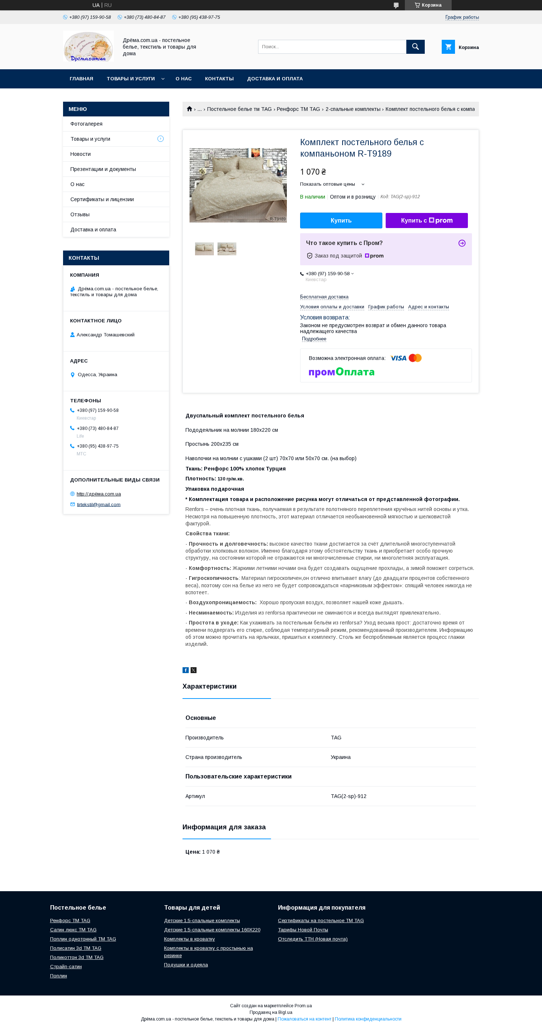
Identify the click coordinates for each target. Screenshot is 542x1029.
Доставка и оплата (275, 78)
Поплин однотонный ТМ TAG (83, 939)
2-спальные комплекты (353, 109)
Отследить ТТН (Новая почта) (313, 939)
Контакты (219, 78)
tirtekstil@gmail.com (99, 504)
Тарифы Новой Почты (303, 929)
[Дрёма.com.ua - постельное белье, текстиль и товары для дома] (88, 60)
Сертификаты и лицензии (102, 199)
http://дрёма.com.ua (99, 494)
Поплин (58, 976)
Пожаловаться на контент (304, 1019)
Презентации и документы (103, 169)
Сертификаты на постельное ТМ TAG (321, 920)
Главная (81, 78)
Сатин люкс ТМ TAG (73, 929)
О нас (184, 78)
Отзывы (80, 214)
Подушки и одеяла (186, 964)
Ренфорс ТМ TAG (298, 109)
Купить (341, 220)
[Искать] (415, 47)
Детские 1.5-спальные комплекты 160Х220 (212, 929)
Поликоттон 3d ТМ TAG (77, 957)
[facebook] (186, 671)
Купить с (414, 220)
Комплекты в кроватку (189, 939)
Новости (80, 154)
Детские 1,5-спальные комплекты (202, 920)
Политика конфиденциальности (368, 1019)
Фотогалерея (86, 124)
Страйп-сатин (66, 966)
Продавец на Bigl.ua (271, 1012)
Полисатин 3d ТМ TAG (75, 948)
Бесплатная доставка (324, 297)
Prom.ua (303, 1005)
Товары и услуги (131, 78)
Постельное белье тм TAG (239, 109)
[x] (194, 671)
